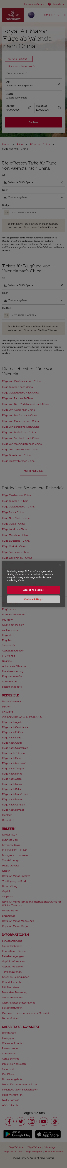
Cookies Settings (33, 599)
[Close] (60, 565)
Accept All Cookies (33, 590)
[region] (33, 584)
